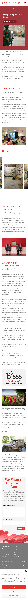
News (8, 8)
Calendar (4, 556)
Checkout (17, 553)
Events (3, 551)
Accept (14, 587)
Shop (15, 549)
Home (3, 8)
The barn (7, 151)
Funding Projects (6, 554)
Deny (14, 591)
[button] (25, 571)
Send (20, 528)
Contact (4, 558)
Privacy (10, 599)
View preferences (14, 596)
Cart (15, 551)
